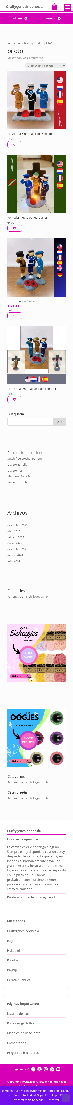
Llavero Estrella (17, 464)
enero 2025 (14, 543)
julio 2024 (13, 561)
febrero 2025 (15, 537)
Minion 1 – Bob (17, 482)
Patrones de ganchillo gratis (25, 596)
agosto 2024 (15, 555)
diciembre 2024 (17, 549)
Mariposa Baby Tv (19, 476)
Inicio (10, 43)
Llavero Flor (14, 470)
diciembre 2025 (17, 525)
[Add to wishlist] (14, 144)
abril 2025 (13, 531)
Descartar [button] (53, 1100)
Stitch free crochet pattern (24, 458)
